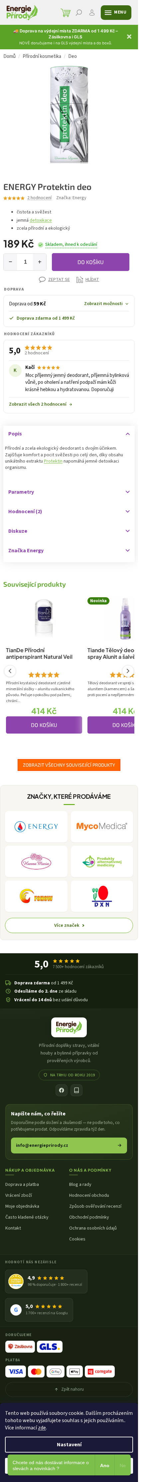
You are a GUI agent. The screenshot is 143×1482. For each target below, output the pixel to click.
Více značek (66, 925)
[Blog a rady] (76, 1090)
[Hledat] (78, 12)
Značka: (71, 198)
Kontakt (13, 1228)
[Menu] (116, 12)
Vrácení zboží (18, 1195)
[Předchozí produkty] (10, 671)
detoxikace (41, 220)
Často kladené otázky (27, 1217)
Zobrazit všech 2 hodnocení (40, 404)
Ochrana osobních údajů (93, 1228)
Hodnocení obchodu (89, 1195)
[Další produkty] (128, 671)
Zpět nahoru (72, 1389)
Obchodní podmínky (89, 1217)
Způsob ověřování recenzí (95, 1206)
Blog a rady (80, 1185)
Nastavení (69, 1444)
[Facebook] (62, 1090)
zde (42, 1427)
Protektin (53, 461)
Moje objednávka (22, 1206)
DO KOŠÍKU (90, 262)
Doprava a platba (22, 1185)
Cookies (77, 1239)
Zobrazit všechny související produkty (69, 765)
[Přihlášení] (92, 12)
